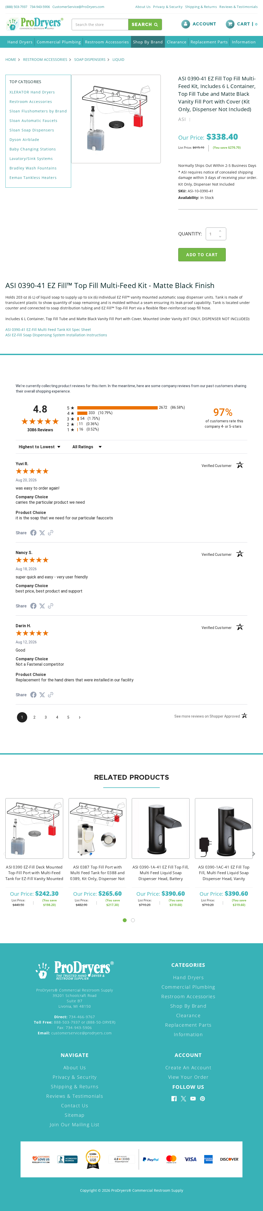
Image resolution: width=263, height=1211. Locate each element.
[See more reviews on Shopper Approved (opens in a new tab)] (50, 533)
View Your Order (188, 1077)
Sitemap (75, 1115)
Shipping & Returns (201, 6)
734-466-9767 (74, 1016)
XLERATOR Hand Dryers (32, 92)
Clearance (176, 41)
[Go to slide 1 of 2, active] (125, 920)
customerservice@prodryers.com (75, 1033)
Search (143, 25)
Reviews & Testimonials (238, 6)
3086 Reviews (45, 429)
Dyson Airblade (24, 139)
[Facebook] (174, 1098)
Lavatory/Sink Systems (31, 158)
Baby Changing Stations (33, 149)
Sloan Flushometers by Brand (38, 111)
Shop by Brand (148, 41)
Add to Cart (34, 835)
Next (253, 854)
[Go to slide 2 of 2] (133, 920)
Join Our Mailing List (75, 1124)
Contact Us (74, 1105)
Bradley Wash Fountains (33, 168)
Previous (4, 854)
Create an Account (188, 1067)
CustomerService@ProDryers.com (78, 6)
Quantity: (190, 234)
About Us (143, 6)
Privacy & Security (168, 6)
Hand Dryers (20, 41)
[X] (183, 1098)
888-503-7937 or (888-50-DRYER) (75, 1022)
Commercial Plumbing (59, 41)
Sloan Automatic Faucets (34, 120)
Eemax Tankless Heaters (33, 177)
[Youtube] (193, 1098)
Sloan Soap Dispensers (32, 130)
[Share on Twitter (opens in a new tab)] (42, 533)
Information (244, 41)
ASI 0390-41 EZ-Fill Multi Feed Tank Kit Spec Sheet (48, 329)
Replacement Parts (209, 41)
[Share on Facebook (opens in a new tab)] (33, 533)
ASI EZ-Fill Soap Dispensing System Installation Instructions (56, 334)
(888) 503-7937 (16, 6)
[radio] (131, 407)
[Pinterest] (202, 1098)
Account (204, 24)
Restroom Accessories (107, 41)
